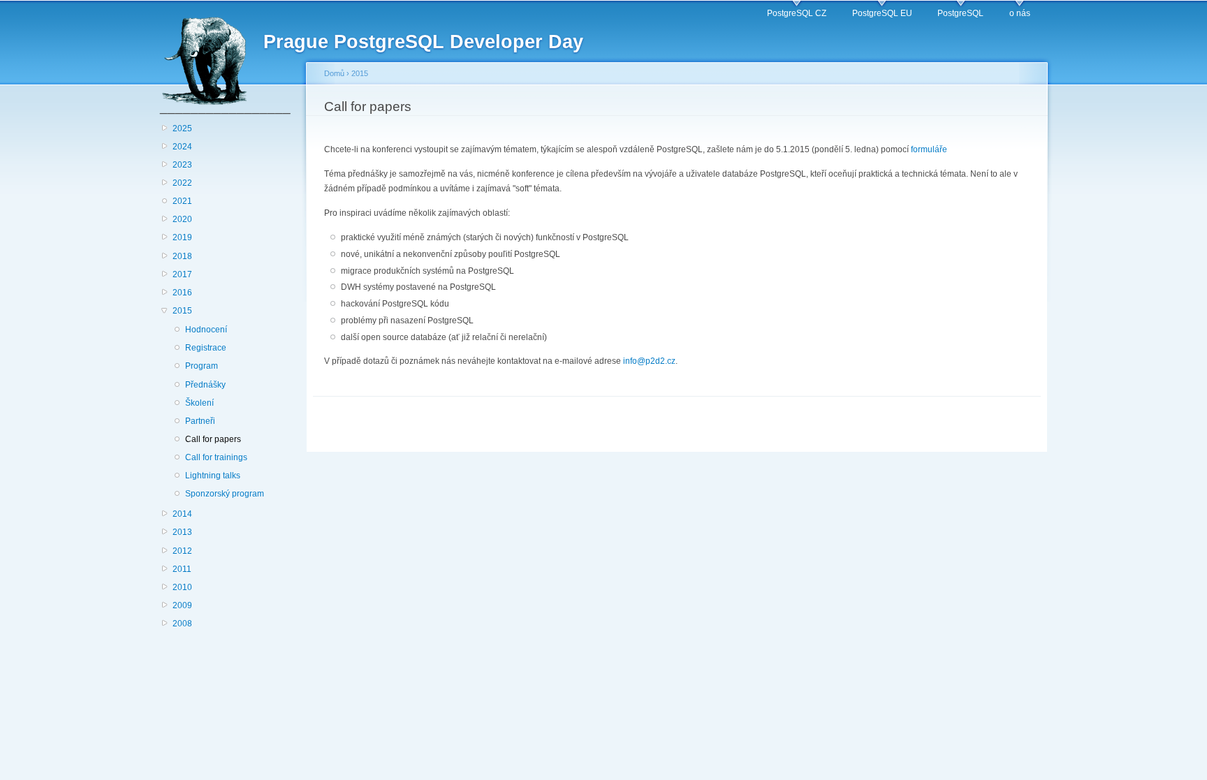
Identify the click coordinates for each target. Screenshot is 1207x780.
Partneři (200, 421)
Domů (334, 73)
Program (201, 366)
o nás (1019, 13)
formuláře (929, 149)
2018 (182, 256)
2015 (182, 311)
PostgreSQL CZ (796, 13)
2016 (182, 292)
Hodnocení (206, 329)
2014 (182, 514)
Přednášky (205, 385)
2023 (182, 165)
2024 (182, 147)
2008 (182, 623)
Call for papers (213, 439)
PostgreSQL (960, 13)
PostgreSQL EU (882, 13)
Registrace (205, 348)
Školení (199, 403)
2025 (182, 128)
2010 (182, 587)
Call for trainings (216, 457)
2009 (182, 605)
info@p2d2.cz (649, 361)
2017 (182, 274)
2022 (182, 183)
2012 (182, 551)
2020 (182, 219)
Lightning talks (212, 475)
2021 (182, 201)
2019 (182, 237)
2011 (182, 569)
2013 (182, 532)
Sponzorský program (224, 494)
